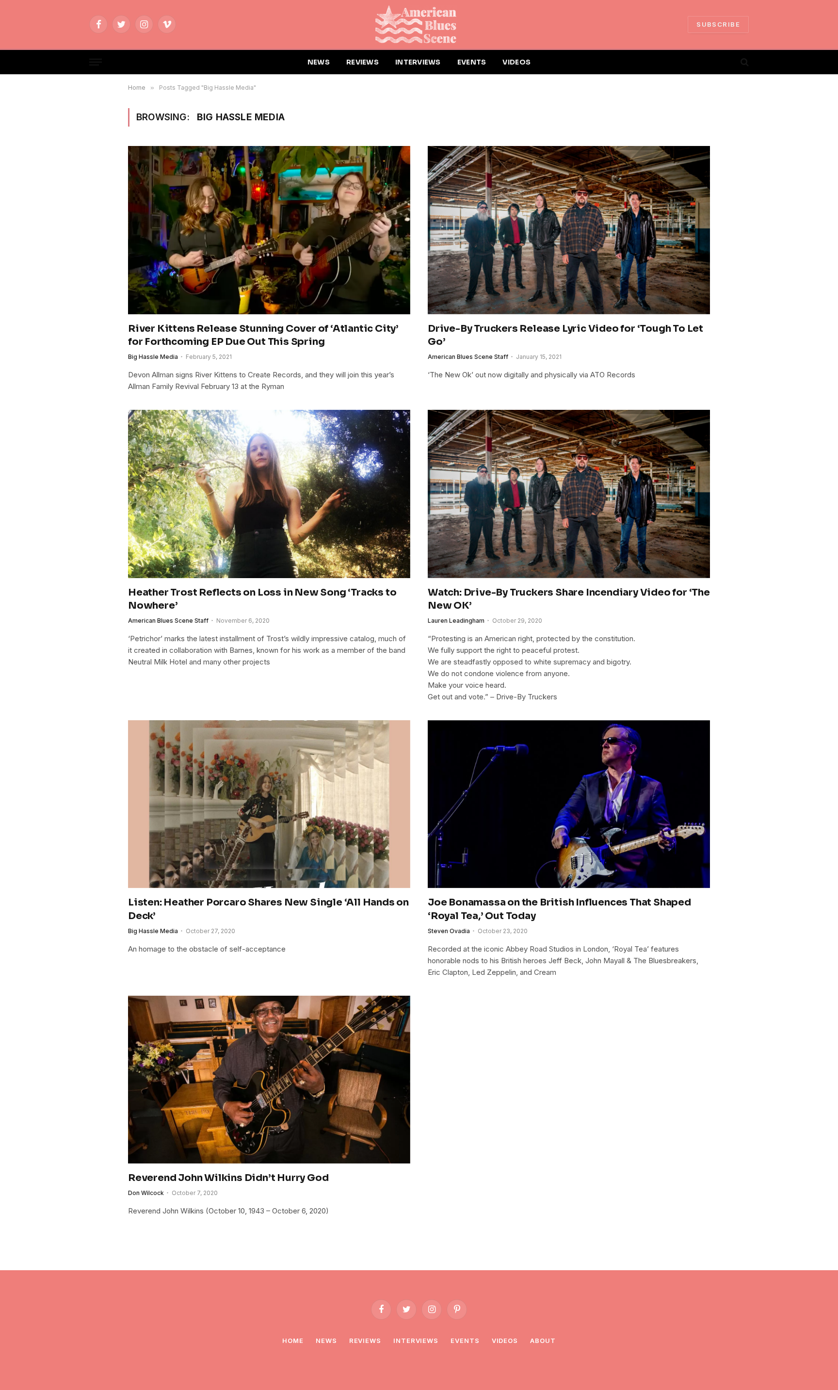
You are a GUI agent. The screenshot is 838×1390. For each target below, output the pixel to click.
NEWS (318, 62)
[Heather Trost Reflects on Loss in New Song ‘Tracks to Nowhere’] (269, 494)
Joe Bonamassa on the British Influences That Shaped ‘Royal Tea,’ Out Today (559, 908)
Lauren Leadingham (456, 620)
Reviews (365, 1340)
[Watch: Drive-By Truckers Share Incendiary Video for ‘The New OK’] (569, 494)
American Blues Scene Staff (468, 356)
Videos (505, 1340)
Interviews (415, 1340)
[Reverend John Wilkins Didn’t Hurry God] (269, 1080)
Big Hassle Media (153, 356)
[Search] (744, 62)
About (543, 1340)
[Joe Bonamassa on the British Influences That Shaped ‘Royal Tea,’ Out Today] (569, 804)
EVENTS (471, 62)
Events (465, 1340)
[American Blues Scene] (419, 24)
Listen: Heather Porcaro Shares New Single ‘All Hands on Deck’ (268, 908)
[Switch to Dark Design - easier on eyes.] (728, 62)
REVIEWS (362, 62)
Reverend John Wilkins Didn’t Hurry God (228, 1178)
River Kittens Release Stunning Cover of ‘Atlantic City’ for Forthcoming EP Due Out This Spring (263, 335)
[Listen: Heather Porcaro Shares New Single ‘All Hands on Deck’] (269, 804)
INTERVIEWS (418, 62)
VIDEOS (516, 62)
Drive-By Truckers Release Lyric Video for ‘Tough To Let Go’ (565, 335)
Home (293, 1340)
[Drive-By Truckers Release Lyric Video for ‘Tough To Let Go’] (569, 230)
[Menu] (95, 62)
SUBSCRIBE (718, 24)
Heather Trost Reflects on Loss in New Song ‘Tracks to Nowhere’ (262, 599)
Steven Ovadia (449, 931)
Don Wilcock (146, 1192)
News (326, 1340)
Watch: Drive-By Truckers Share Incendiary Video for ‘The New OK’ (569, 599)
